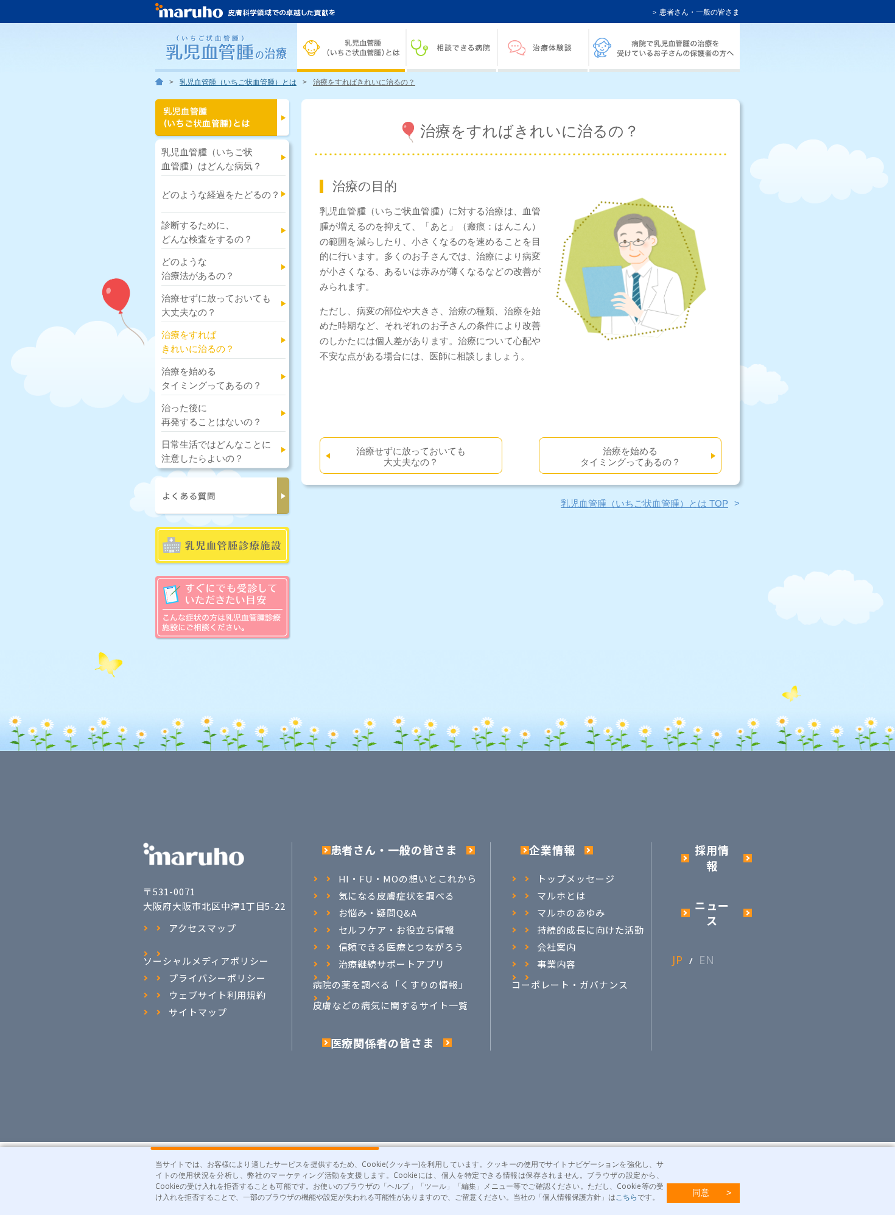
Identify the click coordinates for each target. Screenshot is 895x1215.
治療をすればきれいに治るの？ (197, 342)
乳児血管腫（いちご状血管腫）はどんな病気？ (211, 159)
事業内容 (556, 964)
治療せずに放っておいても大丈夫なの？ (216, 305)
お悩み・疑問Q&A (378, 912)
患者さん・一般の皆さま (699, 12)
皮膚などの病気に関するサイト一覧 (390, 1005)
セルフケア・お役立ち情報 (397, 929)
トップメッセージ (576, 878)
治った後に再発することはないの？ (211, 415)
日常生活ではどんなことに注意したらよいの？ (216, 451)
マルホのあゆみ (571, 912)
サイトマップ (198, 1012)
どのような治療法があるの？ (197, 269)
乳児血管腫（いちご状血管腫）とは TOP (644, 503)
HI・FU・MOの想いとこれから (408, 878)
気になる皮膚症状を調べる (397, 895)
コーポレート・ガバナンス (569, 984)
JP (677, 960)
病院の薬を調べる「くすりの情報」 (390, 984)
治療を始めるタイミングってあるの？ (211, 378)
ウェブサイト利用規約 (217, 995)
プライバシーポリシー (217, 978)
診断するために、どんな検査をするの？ (207, 232)
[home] (159, 83)
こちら (626, 1197)
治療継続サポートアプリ (392, 964)
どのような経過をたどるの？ (220, 195)
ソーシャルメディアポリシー (205, 960)
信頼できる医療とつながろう (401, 947)
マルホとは (561, 895)
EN (707, 960)
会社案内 (556, 947)
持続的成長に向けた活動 (590, 929)
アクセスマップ (202, 928)
